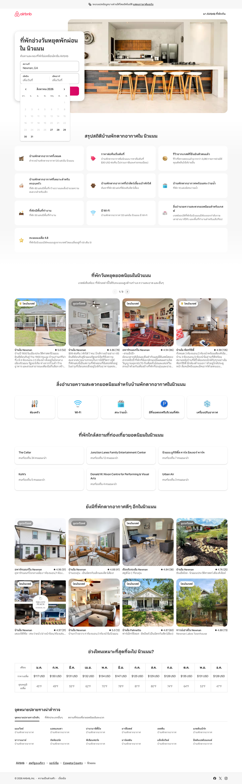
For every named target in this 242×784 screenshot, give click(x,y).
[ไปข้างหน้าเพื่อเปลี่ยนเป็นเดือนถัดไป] (64, 89)
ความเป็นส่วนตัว (46, 778)
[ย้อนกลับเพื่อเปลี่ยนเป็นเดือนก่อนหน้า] (26, 89)
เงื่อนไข (62, 778)
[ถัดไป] (127, 291)
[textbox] (35, 80)
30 (25, 136)
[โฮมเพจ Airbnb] (23, 14)
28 (58, 129)
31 (32, 136)
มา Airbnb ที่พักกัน (214, 14)
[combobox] (49, 68)
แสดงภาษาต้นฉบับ (143, 4)
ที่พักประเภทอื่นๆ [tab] (54, 717)
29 (64, 129)
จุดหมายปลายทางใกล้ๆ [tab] (27, 717)
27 (51, 129)
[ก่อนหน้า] (115, 291)
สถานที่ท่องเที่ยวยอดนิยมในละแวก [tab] (86, 717)
